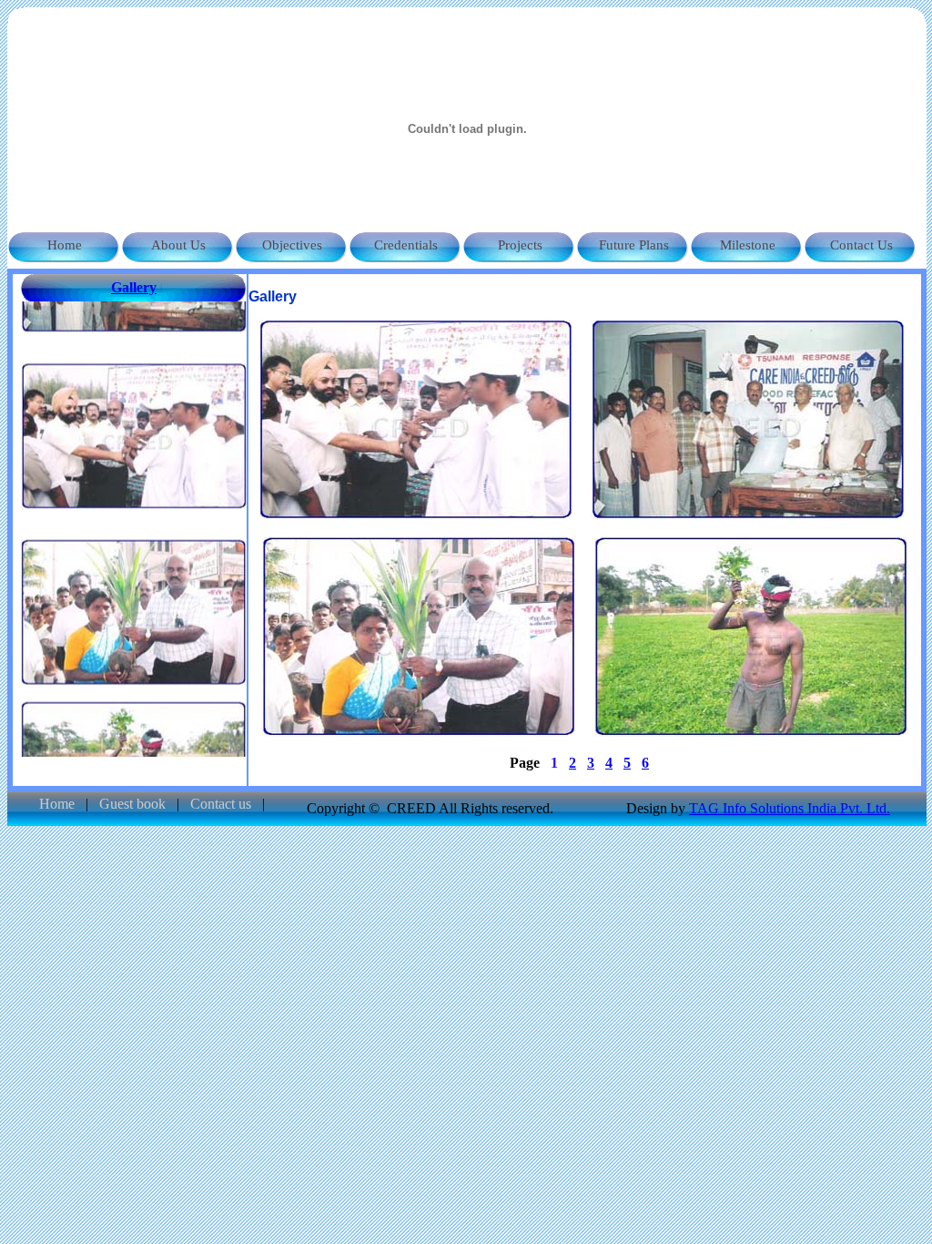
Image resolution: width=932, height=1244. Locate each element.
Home (64, 245)
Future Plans (634, 245)
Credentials (406, 245)
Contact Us (861, 245)
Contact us (222, 803)
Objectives (292, 245)
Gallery (134, 287)
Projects (520, 245)
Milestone (747, 245)
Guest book (134, 803)
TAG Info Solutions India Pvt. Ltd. (789, 808)
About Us (178, 245)
